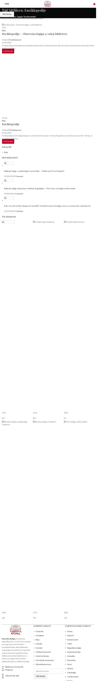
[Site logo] (48, 4)
